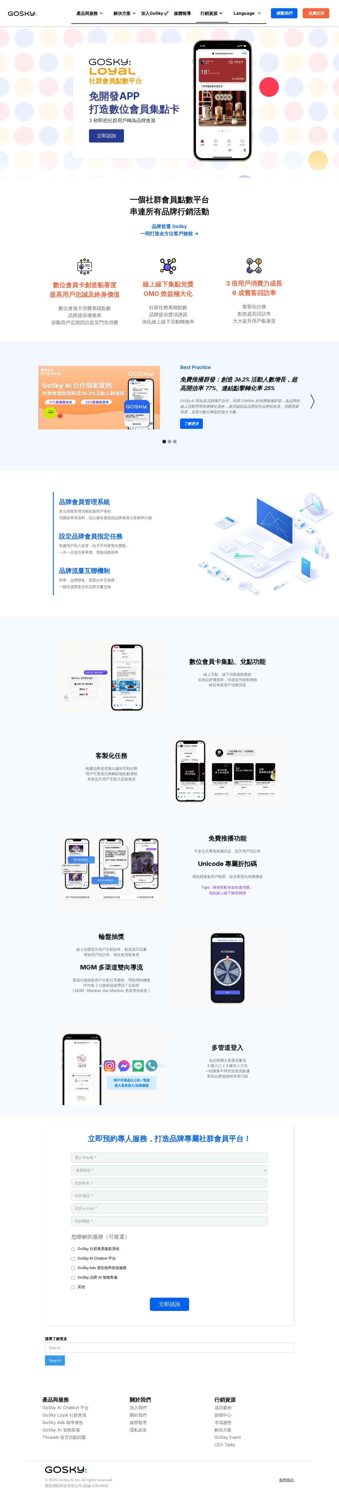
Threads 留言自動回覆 (64, 1437)
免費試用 (316, 13)
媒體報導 (138, 1422)
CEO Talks (225, 1444)
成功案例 (223, 1407)
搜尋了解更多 (56, 1339)
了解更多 (191, 423)
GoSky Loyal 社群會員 (64, 1415)
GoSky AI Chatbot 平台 (65, 1407)
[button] (89, 13)
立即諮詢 (106, 136)
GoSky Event (228, 1437)
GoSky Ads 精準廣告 (62, 1422)
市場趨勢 (223, 1422)
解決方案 (223, 1430)
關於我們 (138, 1415)
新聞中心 (223, 1415)
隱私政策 (138, 1430)
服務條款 (286, 1480)
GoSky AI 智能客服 (61, 1430)
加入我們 (138, 1407)
